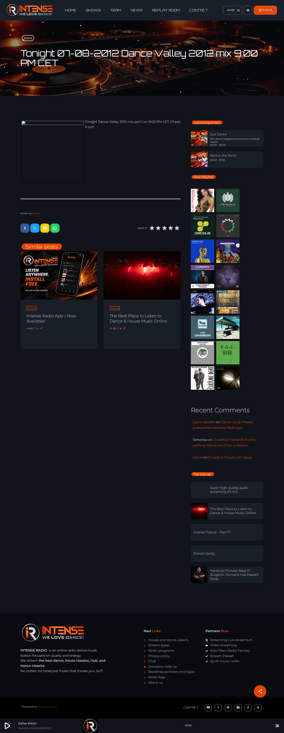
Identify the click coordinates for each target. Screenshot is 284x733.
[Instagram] (238, 707)
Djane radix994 (204, 422)
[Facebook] (248, 707)
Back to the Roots (223, 155)
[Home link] (29, 10)
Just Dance (218, 134)
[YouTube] (208, 707)
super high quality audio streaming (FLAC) (229, 490)
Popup (265, 10)
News (28, 38)
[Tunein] (228, 707)
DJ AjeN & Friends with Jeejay (230, 457)
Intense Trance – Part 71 (211, 532)
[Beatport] (258, 707)
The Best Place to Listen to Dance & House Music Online (138, 319)
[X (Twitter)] (218, 707)
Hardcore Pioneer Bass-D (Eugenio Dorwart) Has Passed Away (234, 575)
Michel (36, 213)
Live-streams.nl (47, 706)
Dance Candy (204, 554)
